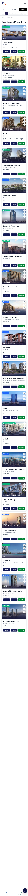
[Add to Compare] (24, 30)
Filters (24, 9)
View (15, 9)
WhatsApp (21, 51)
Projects (8, 17)
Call (7, 894)
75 (21, 13)
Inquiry (14, 51)
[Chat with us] (25, 890)
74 (18, 13)
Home (2, 17)
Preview (6, 51)
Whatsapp (20, 894)
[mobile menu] (25, 3)
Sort (6, 9)
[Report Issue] (24, 33)
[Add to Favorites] (24, 27)
